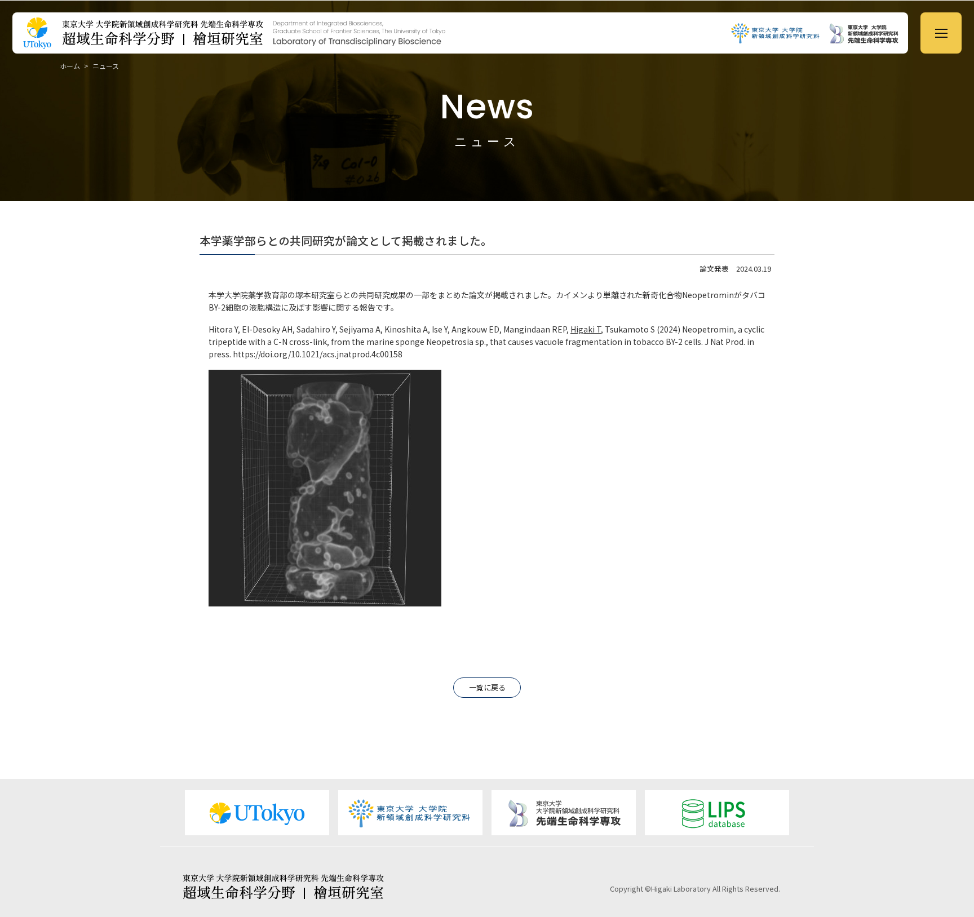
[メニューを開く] (941, 33)
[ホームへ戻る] (396, 33)
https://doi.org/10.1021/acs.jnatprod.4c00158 (317, 354)
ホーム (70, 65)
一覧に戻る (487, 687)
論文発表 (714, 268)
